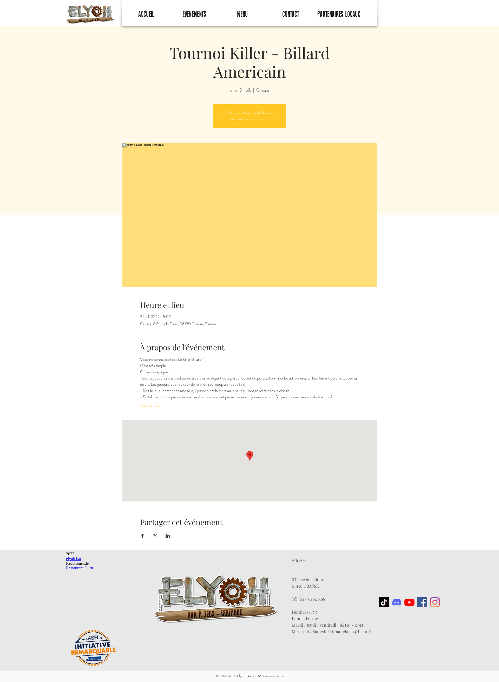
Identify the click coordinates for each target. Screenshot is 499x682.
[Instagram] (435, 602)
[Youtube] (409, 602)
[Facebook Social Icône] (422, 602)
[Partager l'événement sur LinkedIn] (168, 536)
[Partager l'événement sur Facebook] (142, 536)
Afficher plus (150, 406)
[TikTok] (384, 602)
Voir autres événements (249, 119)
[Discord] (397, 602)
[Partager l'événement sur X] (155, 536)
